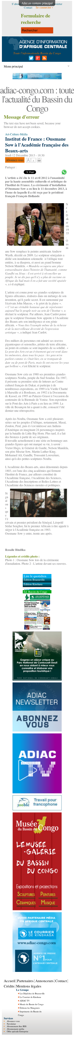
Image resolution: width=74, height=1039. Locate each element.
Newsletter (11, 1023)
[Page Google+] (37, 59)
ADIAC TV (25, 1000)
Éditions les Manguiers (30, 1007)
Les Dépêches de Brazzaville (32, 993)
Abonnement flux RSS (16, 1026)
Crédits (9, 986)
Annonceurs (44, 980)
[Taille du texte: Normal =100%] (33, 160)
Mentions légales (28, 986)
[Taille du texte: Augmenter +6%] (28, 160)
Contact (61, 980)
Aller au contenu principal (37, 3)
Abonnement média (15, 1028)
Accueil (9, 980)
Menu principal (13, 66)
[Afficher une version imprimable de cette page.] (39, 160)
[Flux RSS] (44, 59)
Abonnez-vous (13, 1021)
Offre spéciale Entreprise (17, 1031)
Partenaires (25, 980)
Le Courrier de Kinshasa (30, 997)
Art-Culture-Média (16, 134)
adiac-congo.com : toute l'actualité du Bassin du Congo (37, 99)
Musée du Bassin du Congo (32, 1004)
